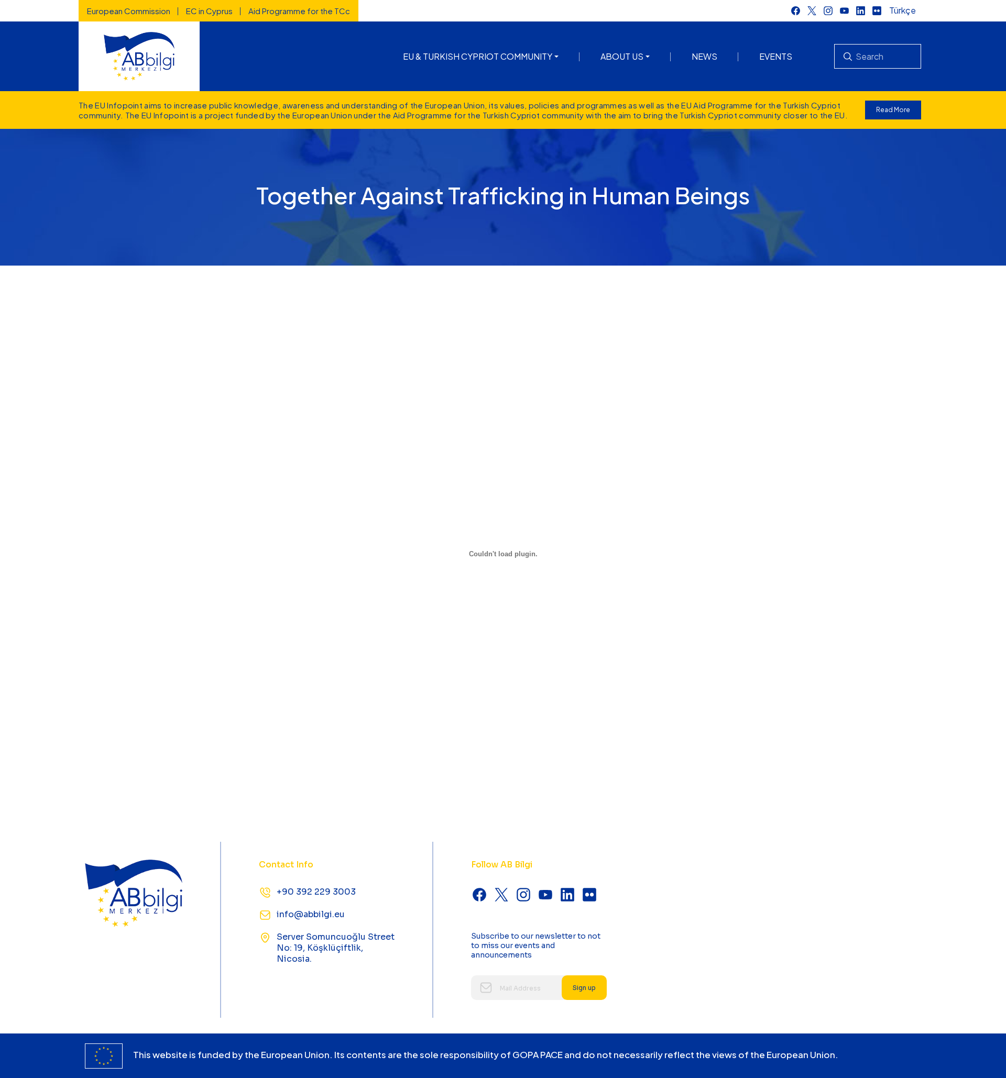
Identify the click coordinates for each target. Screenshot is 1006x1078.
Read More (893, 110)
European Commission (128, 11)
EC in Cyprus (209, 11)
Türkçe (902, 10)
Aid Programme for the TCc (299, 11)
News (704, 56)
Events (775, 56)
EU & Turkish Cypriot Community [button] (477, 56)
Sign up (584, 988)
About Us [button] (621, 56)
